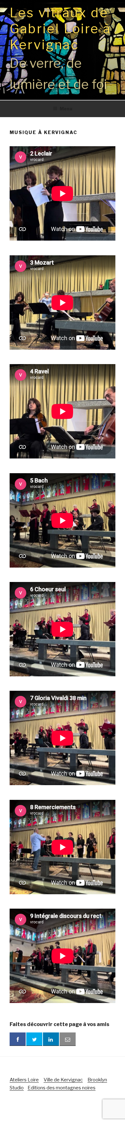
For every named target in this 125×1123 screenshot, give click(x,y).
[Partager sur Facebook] (18, 1039)
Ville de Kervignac (63, 1080)
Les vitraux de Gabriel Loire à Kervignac (60, 28)
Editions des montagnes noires (62, 1088)
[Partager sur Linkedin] (51, 1039)
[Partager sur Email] (68, 1039)
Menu (66, 108)
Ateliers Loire (24, 1080)
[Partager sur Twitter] (34, 1039)
